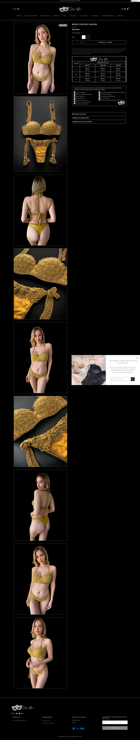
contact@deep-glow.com (19, 720)
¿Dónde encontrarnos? (48, 723)
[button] (135, 1)
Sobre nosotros (46, 720)
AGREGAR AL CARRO (105, 42)
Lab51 (80, 736)
